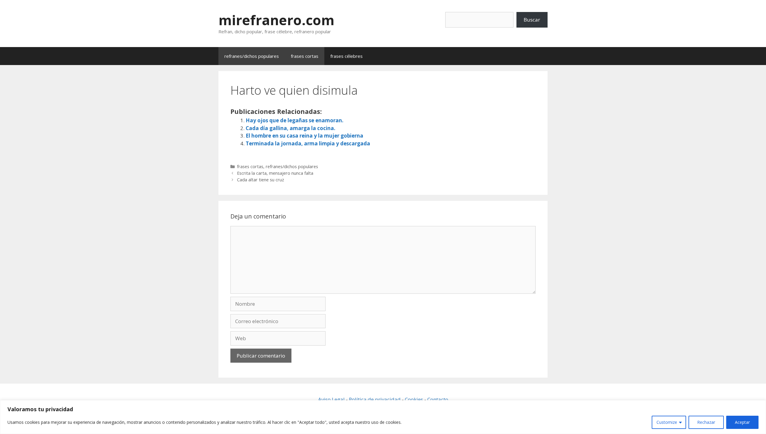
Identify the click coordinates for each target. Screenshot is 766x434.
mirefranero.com (276, 20)
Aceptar (742, 422)
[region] (383, 417)
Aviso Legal (331, 399)
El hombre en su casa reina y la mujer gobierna (304, 135)
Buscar (532, 19)
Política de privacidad (375, 399)
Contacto (437, 399)
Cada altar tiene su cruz (260, 180)
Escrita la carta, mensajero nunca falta (275, 173)
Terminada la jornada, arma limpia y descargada (308, 143)
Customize (666, 422)
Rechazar (706, 422)
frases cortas (304, 56)
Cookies (414, 399)
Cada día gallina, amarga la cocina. (290, 128)
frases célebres (346, 56)
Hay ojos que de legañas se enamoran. (295, 120)
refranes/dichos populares (251, 56)
